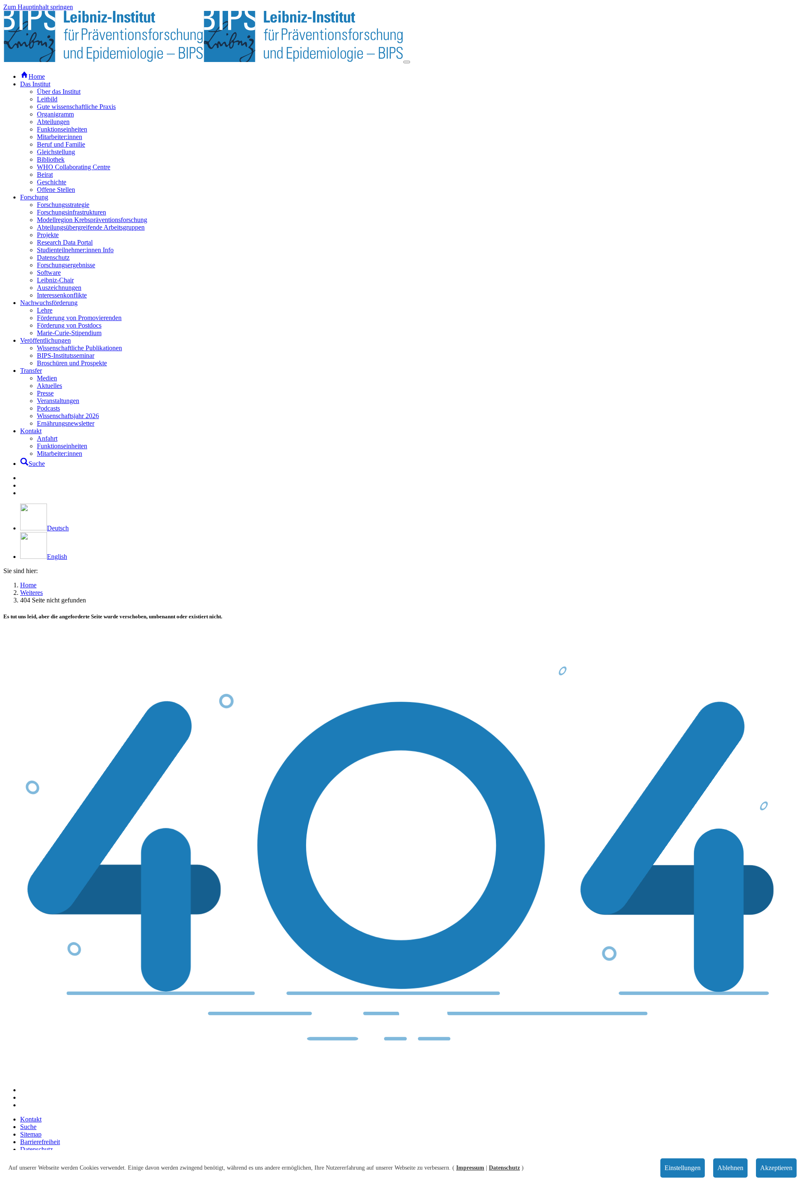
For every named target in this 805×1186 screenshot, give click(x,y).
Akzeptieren (776, 1167)
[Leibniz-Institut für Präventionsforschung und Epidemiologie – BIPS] (203, 59)
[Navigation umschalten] (406, 62)
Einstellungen (683, 1167)
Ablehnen (730, 1167)
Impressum (470, 1168)
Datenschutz (504, 1168)
